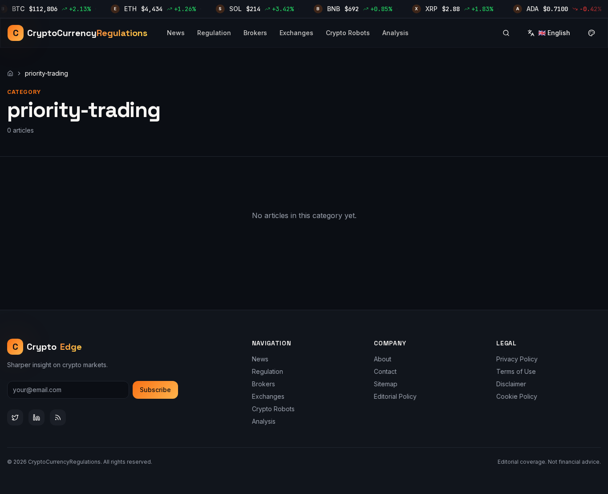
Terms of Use (516, 371)
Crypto (47, 346)
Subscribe (155, 389)
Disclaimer (511, 384)
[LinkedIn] (36, 417)
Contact (385, 371)
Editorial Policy (395, 396)
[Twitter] (15, 417)
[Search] (506, 33)
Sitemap (385, 384)
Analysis (395, 32)
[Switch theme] (591, 33)
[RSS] (58, 417)
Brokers (255, 32)
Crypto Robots (348, 32)
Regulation (214, 32)
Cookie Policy (516, 396)
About (382, 359)
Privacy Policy (517, 359)
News (176, 32)
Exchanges (296, 32)
